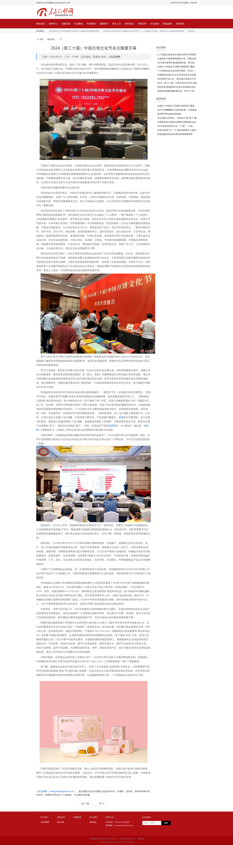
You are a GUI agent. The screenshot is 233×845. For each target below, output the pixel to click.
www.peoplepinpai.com (62, 791)
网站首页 (40, 23)
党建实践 (66, 23)
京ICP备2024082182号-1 (127, 839)
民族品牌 (167, 23)
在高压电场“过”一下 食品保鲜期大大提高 (176, 130)
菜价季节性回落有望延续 (169, 113)
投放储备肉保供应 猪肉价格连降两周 (174, 134)
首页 (41, 39)
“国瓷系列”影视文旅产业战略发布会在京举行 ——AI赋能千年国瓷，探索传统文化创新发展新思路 (143, 31)
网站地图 (141, 839)
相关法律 (60, 822)
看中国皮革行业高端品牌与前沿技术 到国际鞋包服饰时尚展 (74, 31)
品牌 (121, 417)
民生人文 (116, 23)
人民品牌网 (114, 56)
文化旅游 (154, 23)
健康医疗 (104, 23)
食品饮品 (51, 39)
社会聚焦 (78, 23)
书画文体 (142, 23)
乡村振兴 (180, 23)
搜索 (166, 823)
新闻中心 (53, 23)
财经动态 (129, 23)
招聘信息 (93, 822)
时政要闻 (91, 23)
